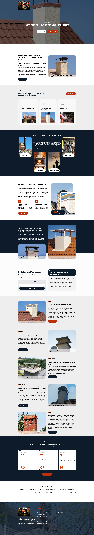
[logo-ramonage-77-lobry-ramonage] (24, 5)
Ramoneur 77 (62, 4)
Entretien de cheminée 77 (42, 512)
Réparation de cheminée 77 (42, 516)
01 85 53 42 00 (64, 517)
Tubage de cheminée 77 (41, 514)
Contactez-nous (58, 532)
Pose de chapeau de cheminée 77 (25, 109)
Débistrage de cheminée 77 (42, 523)
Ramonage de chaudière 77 (65, 108)
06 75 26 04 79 (71, 517)
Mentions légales (50, 532)
